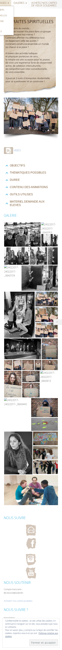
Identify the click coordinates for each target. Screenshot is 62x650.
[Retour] (57, 322)
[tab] (31, 165)
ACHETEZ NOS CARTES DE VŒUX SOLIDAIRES (44, 4)
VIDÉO (17, 150)
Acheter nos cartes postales (18, 600)
